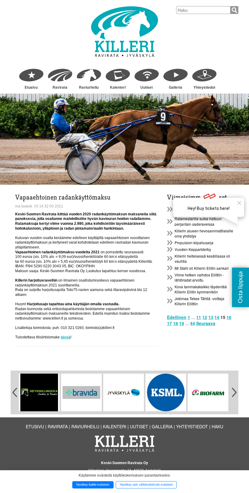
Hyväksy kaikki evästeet (92, 484)
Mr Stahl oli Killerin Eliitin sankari (202, 268)
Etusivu (31, 87)
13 (210, 317)
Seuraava (205, 323)
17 (169, 323)
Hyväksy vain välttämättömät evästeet (146, 484)
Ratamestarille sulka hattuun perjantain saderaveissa (198, 221)
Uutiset (146, 87)
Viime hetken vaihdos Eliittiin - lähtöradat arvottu (199, 277)
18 (175, 323)
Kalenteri (118, 87)
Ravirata (60, 87)
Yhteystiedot (204, 87)
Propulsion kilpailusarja (194, 242)
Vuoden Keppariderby (193, 249)
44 (192, 323)
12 (204, 317)
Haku (217, 426)
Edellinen (176, 317)
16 (229, 317)
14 (216, 317)
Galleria (175, 87)
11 (198, 317)
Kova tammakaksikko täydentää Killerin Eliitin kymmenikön (201, 289)
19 (181, 323)
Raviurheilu (89, 87)
